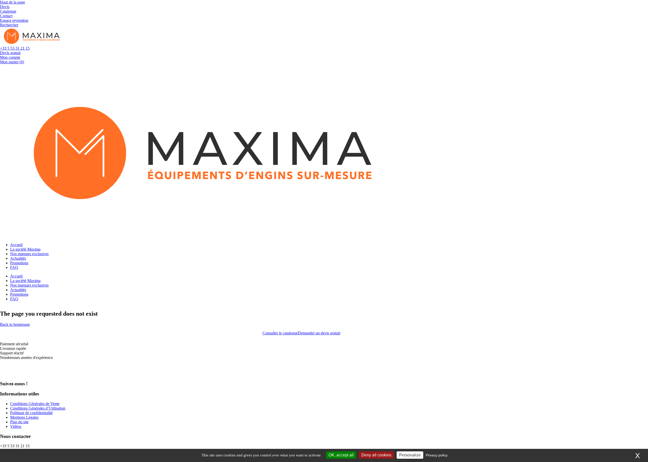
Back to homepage (15, 324)
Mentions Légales (24, 417)
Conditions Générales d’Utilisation (37, 408)
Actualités (18, 258)
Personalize (410, 455)
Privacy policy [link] (437, 455)
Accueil (16, 245)
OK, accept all (341, 455)
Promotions (19, 263)
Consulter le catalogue (280, 333)
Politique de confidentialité (31, 413)
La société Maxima (25, 249)
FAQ (14, 267)
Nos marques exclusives (29, 254)
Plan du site (19, 422)
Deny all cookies (376, 455)
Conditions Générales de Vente (34, 403)
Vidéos (15, 426)
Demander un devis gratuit (319, 333)
